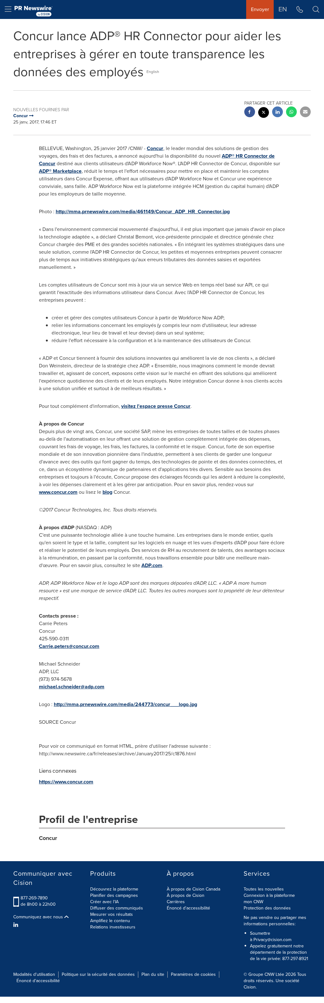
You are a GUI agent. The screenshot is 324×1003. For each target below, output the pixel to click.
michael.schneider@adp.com (71, 686)
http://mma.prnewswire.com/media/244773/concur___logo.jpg (125, 704)
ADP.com (151, 565)
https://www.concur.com (66, 781)
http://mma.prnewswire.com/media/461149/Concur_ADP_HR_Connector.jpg (143, 211)
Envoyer (260, 9)
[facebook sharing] (249, 112)
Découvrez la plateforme (114, 889)
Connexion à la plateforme (269, 895)
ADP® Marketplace (60, 171)
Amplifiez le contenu (110, 920)
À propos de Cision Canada (193, 889)
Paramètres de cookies (193, 974)
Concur (155, 148)
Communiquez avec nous (38, 917)
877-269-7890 (34, 898)
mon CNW (253, 901)
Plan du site (152, 974)
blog (107, 492)
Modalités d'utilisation (34, 974)
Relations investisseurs (112, 927)
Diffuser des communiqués (116, 908)
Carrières (176, 901)
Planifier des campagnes (114, 895)
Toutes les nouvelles (264, 889)
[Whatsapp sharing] (291, 112)
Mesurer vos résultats (111, 914)
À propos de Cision (185, 895)
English (152, 72)
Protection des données (267, 908)
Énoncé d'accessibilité (188, 908)
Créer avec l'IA (104, 901)
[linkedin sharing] (277, 112)
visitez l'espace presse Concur (155, 406)
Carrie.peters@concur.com (69, 646)
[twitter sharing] (263, 113)
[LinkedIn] (16, 925)
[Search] (316, 9)
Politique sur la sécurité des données (98, 974)
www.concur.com (58, 492)
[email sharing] (305, 112)
